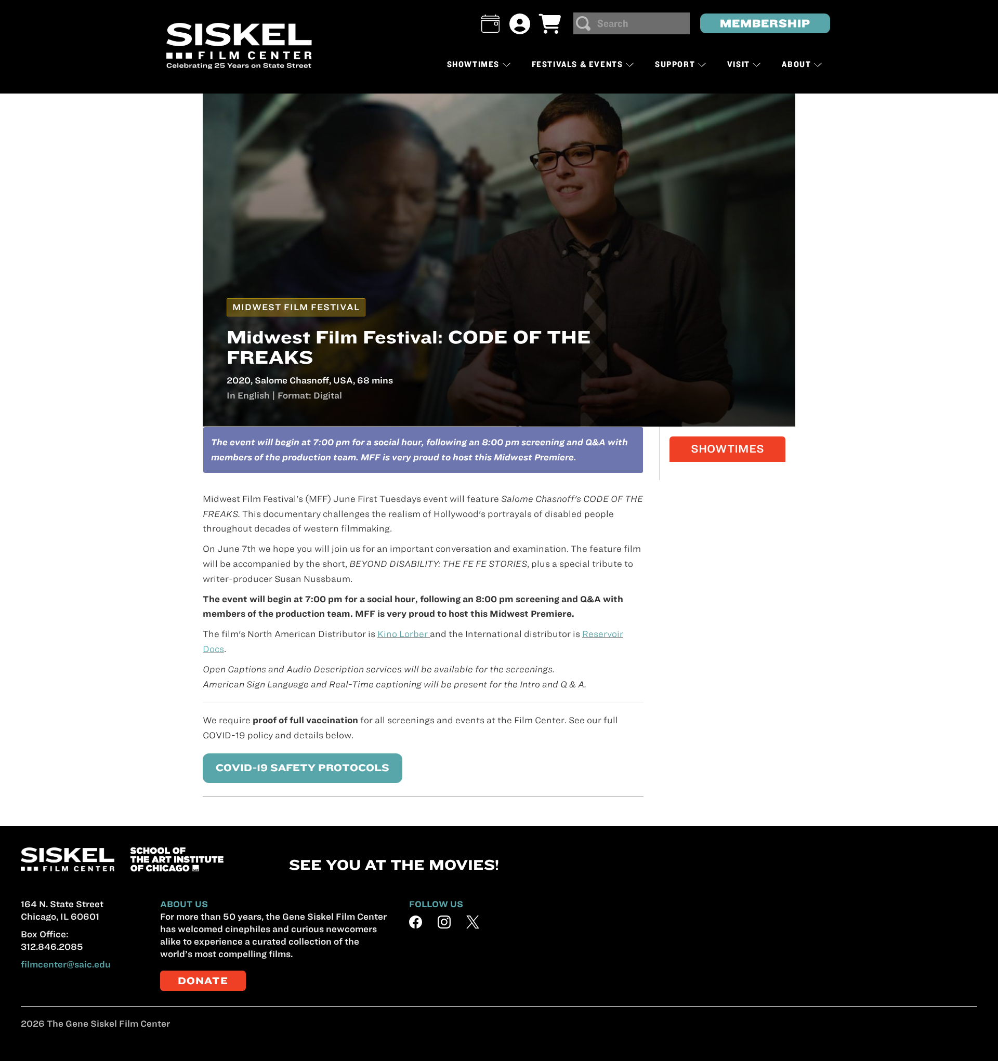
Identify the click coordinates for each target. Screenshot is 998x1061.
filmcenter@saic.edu (66, 964)
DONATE (203, 981)
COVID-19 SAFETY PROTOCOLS (302, 768)
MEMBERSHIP (765, 23)
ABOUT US (184, 904)
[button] (490, 23)
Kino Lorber (403, 634)
